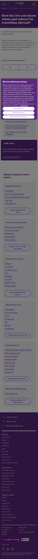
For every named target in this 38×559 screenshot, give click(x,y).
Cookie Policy (24, 106)
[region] (19, 99)
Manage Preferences (18, 112)
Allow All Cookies (19, 108)
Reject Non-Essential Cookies (18, 116)
